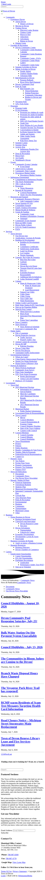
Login (3, 876)
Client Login (6, 4)
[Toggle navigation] (2, 13)
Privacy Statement (20, 871)
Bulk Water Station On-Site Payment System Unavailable (19, 634)
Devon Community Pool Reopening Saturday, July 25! (19, 619)
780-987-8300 (13, 855)
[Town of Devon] (8, 11)
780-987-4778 (11, 859)
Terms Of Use (6, 871)
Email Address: (6, 830)
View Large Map (18, 862)
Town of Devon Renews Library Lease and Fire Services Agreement (20, 741)
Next (7, 754)
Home (3, 2)
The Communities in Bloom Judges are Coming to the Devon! (22, 660)
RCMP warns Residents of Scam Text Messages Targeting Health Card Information (21, 706)
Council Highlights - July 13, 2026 (22, 647)
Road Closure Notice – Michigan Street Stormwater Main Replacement (21, 723)
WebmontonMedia (25, 876)
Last (10, 754)
